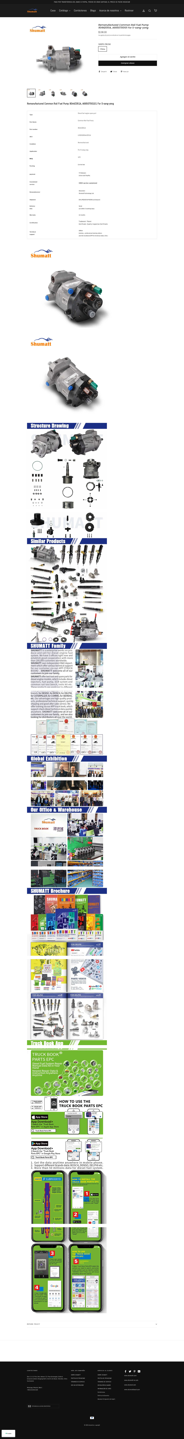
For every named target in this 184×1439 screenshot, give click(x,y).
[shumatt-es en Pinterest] (134, 1371)
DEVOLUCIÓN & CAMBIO (104, 1385)
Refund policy (33, 1324)
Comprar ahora (127, 63)
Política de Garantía (103, 1395)
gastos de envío (105, 35)
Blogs (93, 10)
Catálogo (64, 10)
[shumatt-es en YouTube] (139, 1371)
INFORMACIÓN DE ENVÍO (104, 1389)
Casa (53, 10)
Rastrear (129, 10)
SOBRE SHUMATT (76, 1375)
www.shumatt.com (130, 1375)
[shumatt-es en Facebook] (125, 1371)
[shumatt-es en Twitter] (130, 1371)
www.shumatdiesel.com (132, 1389)
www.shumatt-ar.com (131, 1380)
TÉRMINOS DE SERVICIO (78, 1382)
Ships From (104, 44)
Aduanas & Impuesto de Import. (107, 1399)
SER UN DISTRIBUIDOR (77, 1385)
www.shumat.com (130, 1385)
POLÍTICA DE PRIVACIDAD (78, 1378)
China (102, 49)
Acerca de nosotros (109, 10)
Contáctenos (80, 10)
